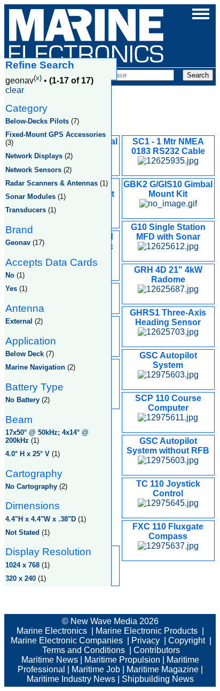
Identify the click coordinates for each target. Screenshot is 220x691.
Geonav (17, 243)
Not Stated (22, 532)
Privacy (145, 640)
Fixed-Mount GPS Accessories (55, 134)
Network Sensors (33, 170)
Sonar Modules (30, 197)
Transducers (25, 210)
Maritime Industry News (71, 679)
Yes (11, 289)
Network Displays (33, 156)
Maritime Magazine (163, 669)
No (9, 275)
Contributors (156, 650)
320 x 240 (20, 578)
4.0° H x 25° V (27, 454)
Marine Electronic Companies (67, 640)
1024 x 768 (22, 565)
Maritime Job (96, 669)
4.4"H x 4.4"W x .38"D (40, 519)
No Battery (22, 400)
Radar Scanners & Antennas (51, 183)
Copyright (186, 640)
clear (14, 90)
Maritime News (49, 659)
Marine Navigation (35, 367)
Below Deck (24, 354)
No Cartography (31, 486)
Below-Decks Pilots (37, 121)
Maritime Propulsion (122, 659)
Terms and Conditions (83, 650)
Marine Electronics (52, 630)
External (19, 321)
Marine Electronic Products (147, 630)
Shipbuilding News (158, 679)
